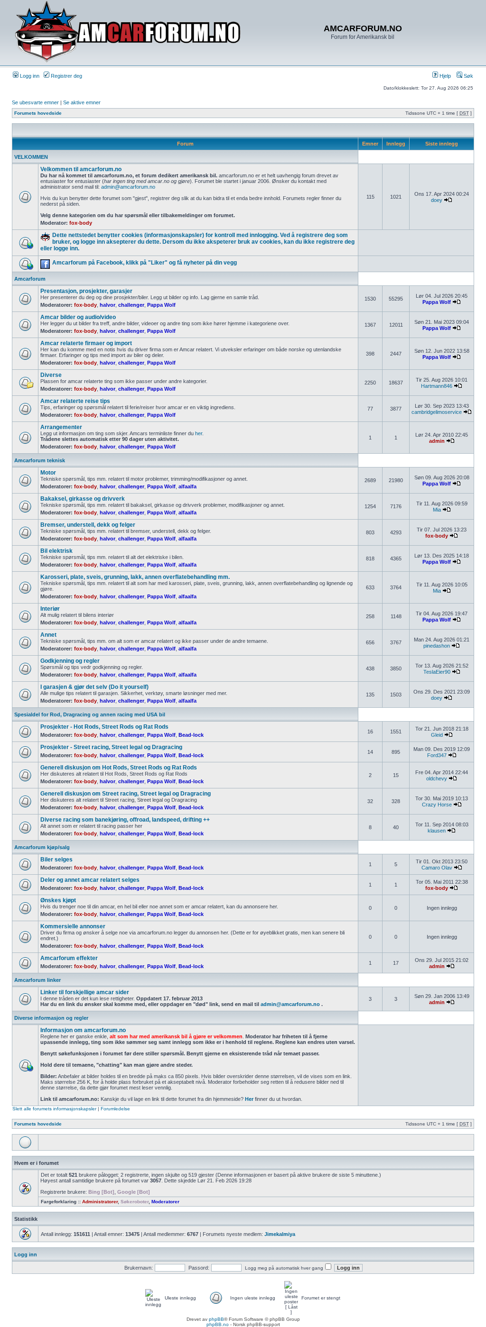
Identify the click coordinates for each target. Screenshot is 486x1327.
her (198, 433)
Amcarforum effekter (69, 958)
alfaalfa (187, 486)
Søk (467, 76)
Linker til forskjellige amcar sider (84, 992)
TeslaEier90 (436, 672)
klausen (437, 830)
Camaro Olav (436, 867)
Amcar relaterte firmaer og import (86, 343)
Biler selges (56, 859)
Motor (48, 472)
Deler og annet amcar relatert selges (90, 880)
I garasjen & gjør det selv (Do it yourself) (94, 687)
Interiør (50, 608)
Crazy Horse (437, 804)
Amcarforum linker (37, 980)
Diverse (51, 375)
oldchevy (436, 778)
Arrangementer (61, 427)
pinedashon (436, 646)
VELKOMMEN (31, 157)
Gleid (437, 735)
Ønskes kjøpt (58, 900)
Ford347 (437, 755)
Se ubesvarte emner (35, 102)
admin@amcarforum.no (128, 187)
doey (436, 200)
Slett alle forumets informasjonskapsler (54, 1108)
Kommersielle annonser (72, 926)
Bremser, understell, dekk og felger (87, 525)
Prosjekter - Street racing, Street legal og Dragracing (111, 747)
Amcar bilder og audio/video (78, 317)
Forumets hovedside (38, 113)
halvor (107, 305)
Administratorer (100, 1201)
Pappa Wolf (161, 305)
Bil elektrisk (56, 551)
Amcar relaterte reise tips (75, 401)
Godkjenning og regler (70, 661)
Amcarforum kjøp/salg (42, 847)
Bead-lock (191, 735)
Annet (48, 634)
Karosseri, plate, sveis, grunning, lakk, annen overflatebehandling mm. (135, 577)
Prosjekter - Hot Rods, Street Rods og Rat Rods (104, 726)
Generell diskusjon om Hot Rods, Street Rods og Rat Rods (118, 767)
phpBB (216, 1319)
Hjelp (444, 76)
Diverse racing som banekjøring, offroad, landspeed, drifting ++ (125, 819)
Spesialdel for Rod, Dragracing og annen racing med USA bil (89, 714)
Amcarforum (30, 279)
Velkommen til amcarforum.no (81, 169)
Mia (437, 509)
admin (437, 441)
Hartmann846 (436, 386)
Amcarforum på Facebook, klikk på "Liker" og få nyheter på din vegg (144, 262)
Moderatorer (165, 1201)
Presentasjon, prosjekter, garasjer (86, 291)
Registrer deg (65, 76)
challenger (131, 305)
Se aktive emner (82, 102)
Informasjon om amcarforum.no (83, 1030)
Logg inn (29, 76)
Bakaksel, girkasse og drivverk (82, 498)
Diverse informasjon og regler (51, 1018)
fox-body (80, 223)
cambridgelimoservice (436, 412)
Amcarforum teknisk (39, 460)
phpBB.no (217, 1324)
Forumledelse (115, 1108)
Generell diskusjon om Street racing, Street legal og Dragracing (125, 793)
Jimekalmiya (279, 1234)
